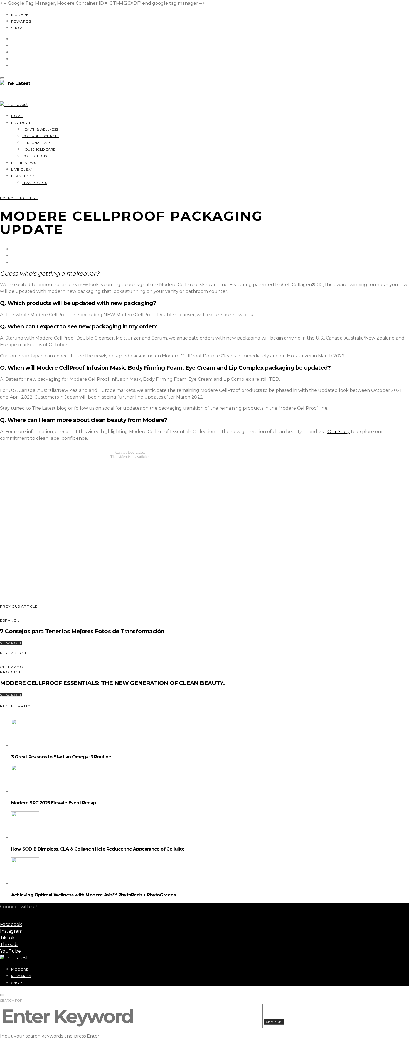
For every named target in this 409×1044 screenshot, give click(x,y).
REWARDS (21, 21)
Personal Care (37, 143)
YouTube (10, 951)
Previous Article (19, 606)
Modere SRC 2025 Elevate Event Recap (53, 802)
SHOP (16, 28)
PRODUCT (21, 123)
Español (9, 620)
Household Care (38, 149)
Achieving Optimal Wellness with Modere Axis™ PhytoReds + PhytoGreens (93, 895)
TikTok (7, 937)
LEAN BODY (22, 176)
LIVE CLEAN (22, 169)
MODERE (20, 15)
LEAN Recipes (34, 183)
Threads (9, 944)
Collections (34, 156)
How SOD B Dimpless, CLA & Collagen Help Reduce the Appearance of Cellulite (97, 849)
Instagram (11, 931)
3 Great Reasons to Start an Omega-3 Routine (61, 757)
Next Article (14, 653)
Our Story (338, 431)
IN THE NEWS (23, 163)
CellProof (13, 667)
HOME (17, 116)
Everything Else (19, 198)
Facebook (11, 924)
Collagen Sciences (40, 136)
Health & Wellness (40, 129)
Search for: (11, 1000)
